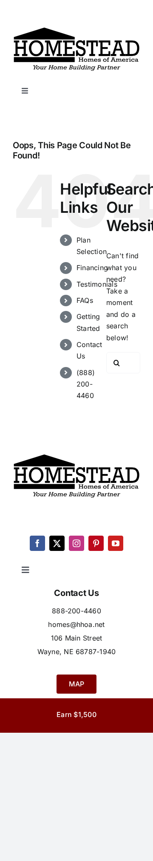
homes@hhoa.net (76, 624)
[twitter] (57, 543)
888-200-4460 (76, 611)
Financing (92, 267)
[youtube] (115, 543)
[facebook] (37, 543)
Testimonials (96, 284)
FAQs (84, 300)
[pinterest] (96, 543)
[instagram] (76, 543)
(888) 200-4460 (85, 384)
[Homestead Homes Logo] (76, 27)
